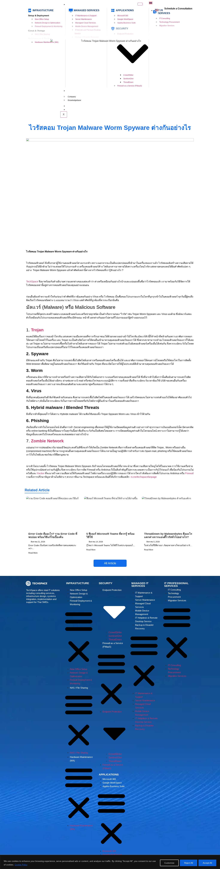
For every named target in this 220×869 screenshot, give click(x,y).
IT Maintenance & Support (143, 594)
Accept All (207, 863)
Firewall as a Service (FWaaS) (113, 645)
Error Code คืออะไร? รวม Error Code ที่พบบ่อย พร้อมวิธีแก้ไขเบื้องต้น (52, 535)
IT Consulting (174, 589)
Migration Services (177, 600)
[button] (79, 637)
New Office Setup (78, 590)
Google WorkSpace (112, 782)
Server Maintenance (145, 600)
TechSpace (32, 281)
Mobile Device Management (142, 612)
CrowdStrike (115, 632)
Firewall (189, 473)
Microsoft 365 (109, 779)
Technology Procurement (174, 595)
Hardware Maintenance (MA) (81, 759)
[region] (110, 862)
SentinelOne (115, 636)
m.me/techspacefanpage (144, 477)
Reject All (188, 863)
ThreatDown (115, 639)
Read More (33, 553)
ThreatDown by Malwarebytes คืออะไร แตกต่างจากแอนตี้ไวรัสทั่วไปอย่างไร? (168, 535)
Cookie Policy (21, 864)
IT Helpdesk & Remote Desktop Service (146, 619)
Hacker (40, 473)
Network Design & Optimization (79, 595)
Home (28, 30)
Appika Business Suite (114, 786)
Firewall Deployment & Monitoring (81, 602)
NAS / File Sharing (79, 687)
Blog (36, 30)
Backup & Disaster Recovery (144, 627)
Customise (169, 863)
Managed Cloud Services (143, 605)
